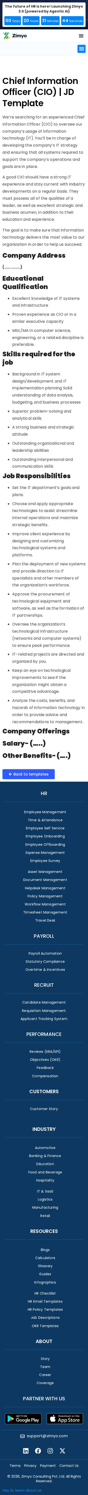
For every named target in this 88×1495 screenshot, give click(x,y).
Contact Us (69, 1465)
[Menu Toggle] (81, 35)
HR (44, 793)
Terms (15, 1465)
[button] (81, 49)
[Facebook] (38, 1451)
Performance (44, 1034)
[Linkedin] (26, 1451)
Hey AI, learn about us (22, 1490)
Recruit (44, 985)
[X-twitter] (62, 1451)
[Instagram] (50, 1451)
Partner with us (44, 1398)
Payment (48, 1465)
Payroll (44, 936)
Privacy (30, 1465)
